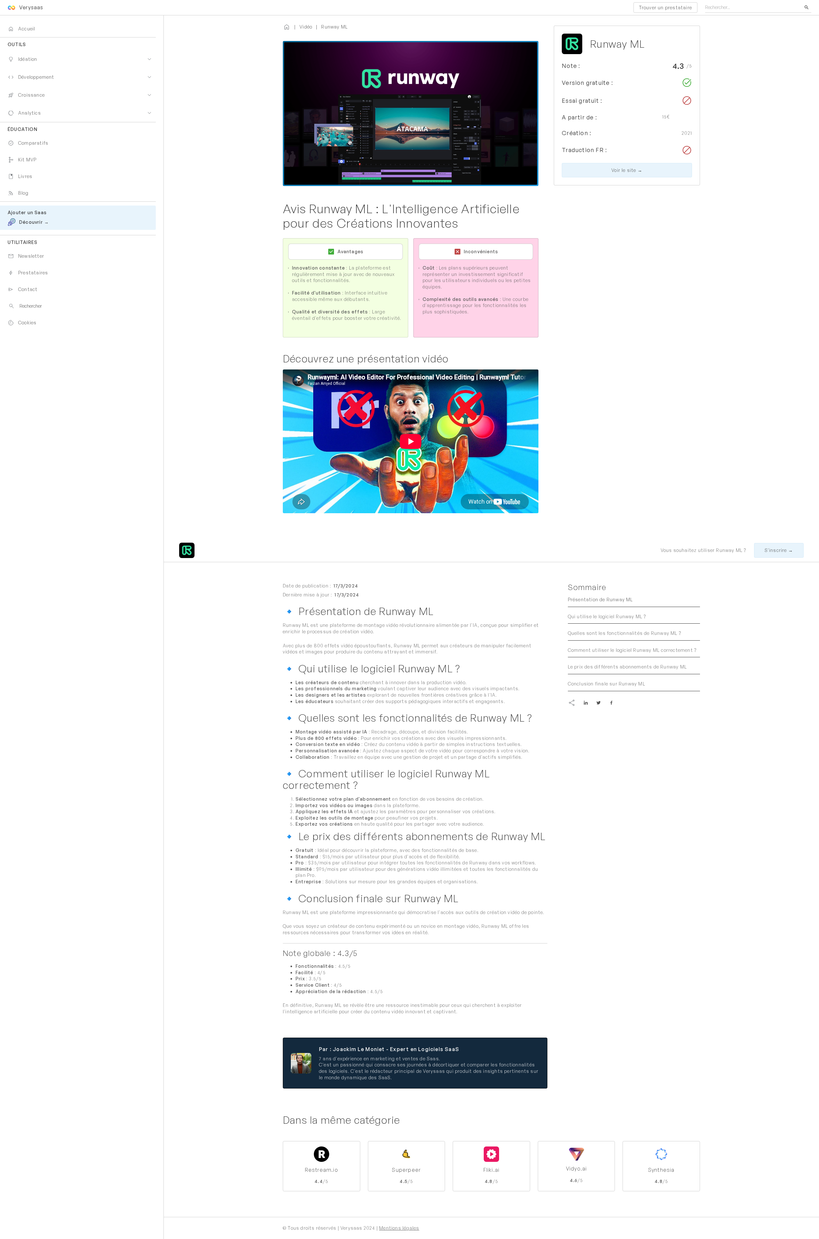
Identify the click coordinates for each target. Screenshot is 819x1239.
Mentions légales (399, 1228)
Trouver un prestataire (665, 7)
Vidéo (305, 26)
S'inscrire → (779, 550)
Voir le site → (626, 170)
